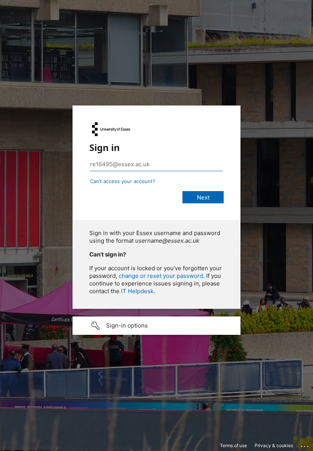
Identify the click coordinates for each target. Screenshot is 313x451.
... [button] (305, 444)
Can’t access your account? (122, 181)
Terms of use (233, 445)
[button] (156, 325)
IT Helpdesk (137, 291)
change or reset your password (161, 275)
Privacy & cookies (274, 445)
